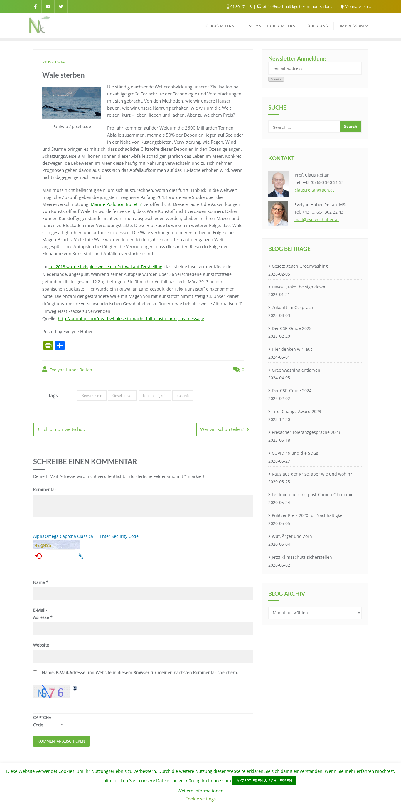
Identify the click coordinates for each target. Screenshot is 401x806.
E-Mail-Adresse (43, 613)
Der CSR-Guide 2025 (291, 328)
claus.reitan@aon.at (314, 190)
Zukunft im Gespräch (292, 307)
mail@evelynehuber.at (316, 219)
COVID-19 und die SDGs (295, 453)
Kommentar (44, 489)
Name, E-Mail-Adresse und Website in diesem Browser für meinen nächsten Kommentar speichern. (140, 672)
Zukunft (183, 395)
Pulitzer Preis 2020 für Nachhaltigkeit (308, 515)
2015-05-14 (53, 62)
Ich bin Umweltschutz (64, 429)
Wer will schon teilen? (222, 429)
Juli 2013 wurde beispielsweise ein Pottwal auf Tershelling (105, 266)
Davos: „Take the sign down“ (299, 287)
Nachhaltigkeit (154, 395)
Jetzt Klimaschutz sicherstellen (302, 557)
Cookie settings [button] (200, 799)
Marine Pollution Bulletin (116, 204)
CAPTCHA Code (42, 721)
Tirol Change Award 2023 (296, 411)
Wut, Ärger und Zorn (292, 536)
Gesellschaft (122, 395)
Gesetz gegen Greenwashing (300, 266)
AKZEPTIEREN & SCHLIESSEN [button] (264, 780)
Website (41, 645)
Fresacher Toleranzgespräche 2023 (306, 432)
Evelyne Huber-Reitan (70, 369)
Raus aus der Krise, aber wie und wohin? (312, 474)
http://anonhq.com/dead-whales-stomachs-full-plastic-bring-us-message (131, 318)
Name (40, 582)
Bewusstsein (92, 395)
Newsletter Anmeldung (297, 58)
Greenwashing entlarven (296, 370)
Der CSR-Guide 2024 (291, 390)
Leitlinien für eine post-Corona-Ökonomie (312, 494)
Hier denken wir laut (292, 349)
